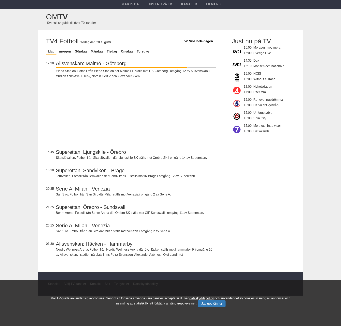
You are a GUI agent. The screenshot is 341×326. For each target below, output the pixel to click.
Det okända (261, 131)
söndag (81, 51)
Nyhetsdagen (262, 86)
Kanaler (189, 4)
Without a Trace (264, 79)
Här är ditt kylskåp (265, 105)
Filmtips (213, 4)
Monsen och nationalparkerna (274, 66)
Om (57, 17)
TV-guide (63, 298)
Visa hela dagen (200, 41)
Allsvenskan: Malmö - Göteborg (91, 63)
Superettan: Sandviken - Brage (90, 170)
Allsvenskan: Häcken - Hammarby (94, 244)
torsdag (143, 51)
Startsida (130, 4)
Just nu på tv (160, 4)
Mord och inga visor (267, 125)
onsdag (127, 51)
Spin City (259, 118)
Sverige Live (262, 53)
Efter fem (259, 92)
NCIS (257, 73)
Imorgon (64, 51)
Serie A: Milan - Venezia (83, 189)
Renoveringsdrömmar (268, 99)
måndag (97, 51)
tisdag (112, 51)
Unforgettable (262, 112)
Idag (51, 51)
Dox (256, 60)
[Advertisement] (136, 114)
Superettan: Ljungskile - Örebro (91, 152)
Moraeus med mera (266, 47)
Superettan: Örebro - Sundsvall (90, 207)
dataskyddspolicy (201, 298)
